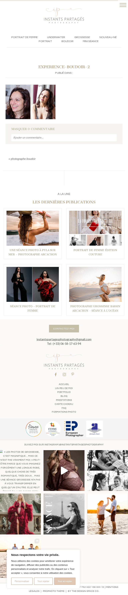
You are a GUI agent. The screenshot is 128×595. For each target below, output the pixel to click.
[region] (43, 568)
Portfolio (64, 392)
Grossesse (82, 37)
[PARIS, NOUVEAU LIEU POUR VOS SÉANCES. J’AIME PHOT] (64, 514)
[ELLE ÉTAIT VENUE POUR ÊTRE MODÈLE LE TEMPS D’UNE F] (20, 514)
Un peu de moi (64, 388)
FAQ (64, 408)
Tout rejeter (43, 581)
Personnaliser (22, 581)
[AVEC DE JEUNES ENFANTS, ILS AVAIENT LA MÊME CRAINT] (107, 514)
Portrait (45, 41)
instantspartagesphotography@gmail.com (64, 339)
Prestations (64, 400)
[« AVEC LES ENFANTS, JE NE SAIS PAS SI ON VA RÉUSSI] (107, 470)
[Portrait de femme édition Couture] (95, 228)
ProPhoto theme (53, 591)
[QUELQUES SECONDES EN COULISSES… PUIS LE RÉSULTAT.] (64, 470)
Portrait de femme (24, 37)
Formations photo (64, 412)
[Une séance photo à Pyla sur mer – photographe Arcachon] (32, 228)
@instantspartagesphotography (81, 445)
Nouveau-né (108, 37)
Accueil (64, 384)
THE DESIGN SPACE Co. (85, 591)
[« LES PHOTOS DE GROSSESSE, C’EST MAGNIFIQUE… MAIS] (20, 470)
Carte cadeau (64, 404)
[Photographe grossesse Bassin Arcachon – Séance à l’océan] (95, 284)
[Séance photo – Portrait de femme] (32, 284)
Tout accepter (65, 581)
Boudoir (68, 41)
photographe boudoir (23, 158)
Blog (64, 396)
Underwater (56, 37)
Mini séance (91, 41)
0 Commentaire (33, 129)
